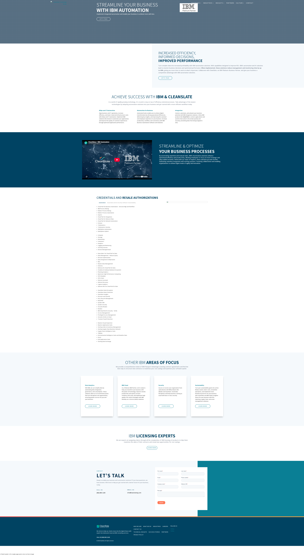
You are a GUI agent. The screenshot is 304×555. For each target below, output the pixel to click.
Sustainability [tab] (132, 202)
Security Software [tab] (122, 202)
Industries (157, 526)
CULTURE (239, 3)
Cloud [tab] (108, 202)
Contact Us (137, 529)
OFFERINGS (195, 3)
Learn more (92, 406)
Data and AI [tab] (114, 202)
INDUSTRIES (207, 3)
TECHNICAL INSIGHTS (140, 532)
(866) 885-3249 (101, 493)
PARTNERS (230, 3)
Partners (165, 532)
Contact (249, 3)
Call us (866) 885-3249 (103, 537)
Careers (165, 526)
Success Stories (154, 532)
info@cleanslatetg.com (134, 493)
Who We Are (138, 526)
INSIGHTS (219, 3)
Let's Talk (103, 19)
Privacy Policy (138, 535)
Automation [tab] (102, 202)
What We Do (147, 526)
